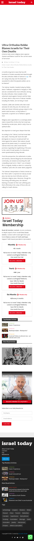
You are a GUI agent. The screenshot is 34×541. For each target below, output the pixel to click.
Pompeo (5, 525)
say (27, 76)
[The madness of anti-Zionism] (5, 495)
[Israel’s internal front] (5, 473)
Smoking (5, 519)
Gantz (29, 519)
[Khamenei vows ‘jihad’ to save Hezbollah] (5, 500)
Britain (29, 510)
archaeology (6, 510)
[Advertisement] (17, 24)
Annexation (6, 522)
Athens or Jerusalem (16, 525)
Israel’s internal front (15, 474)
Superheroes (14, 516)
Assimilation (13, 519)
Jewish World (13, 487)
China (11, 513)
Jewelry (14, 522)
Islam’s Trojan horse (14, 325)
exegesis (15, 510)
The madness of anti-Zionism (17, 358)
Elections (22, 510)
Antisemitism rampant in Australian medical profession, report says (19, 490)
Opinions (11, 323)
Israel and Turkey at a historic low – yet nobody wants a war (20, 336)
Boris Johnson (24, 516)
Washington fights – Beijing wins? (18, 330)
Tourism (17, 513)
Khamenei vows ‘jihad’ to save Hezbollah (20, 500)
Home (3, 65)
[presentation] (27, 346)
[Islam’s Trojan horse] (5, 324)
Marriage (22, 519)
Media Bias (25, 513)
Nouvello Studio (23, 533)
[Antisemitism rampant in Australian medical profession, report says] (5, 489)
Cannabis (5, 516)
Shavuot (5, 513)
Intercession (21, 522)
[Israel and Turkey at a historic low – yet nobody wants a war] (5, 336)
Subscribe (6, 459)
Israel (7, 65)
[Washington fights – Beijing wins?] (5, 330)
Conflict (11, 498)
